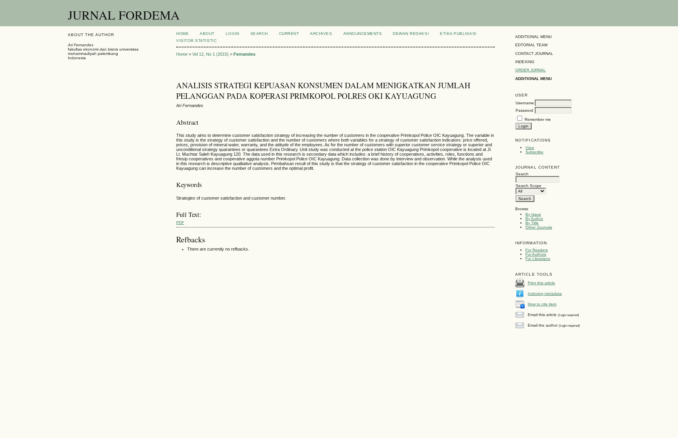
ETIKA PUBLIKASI (458, 33)
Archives (321, 33)
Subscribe (534, 152)
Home (182, 33)
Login (232, 33)
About (207, 33)
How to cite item (542, 304)
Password (524, 110)
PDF (180, 222)
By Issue (533, 214)
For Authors (535, 254)
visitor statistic (196, 40)
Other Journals (538, 227)
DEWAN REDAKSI (411, 33)
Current (289, 33)
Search (259, 33)
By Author (534, 218)
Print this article (541, 283)
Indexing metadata (545, 293)
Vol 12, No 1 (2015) (210, 54)
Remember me (538, 119)
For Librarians (537, 258)
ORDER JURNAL (530, 70)
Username (525, 103)
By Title (532, 223)
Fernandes (244, 54)
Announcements (362, 33)
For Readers (536, 250)
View (529, 147)
